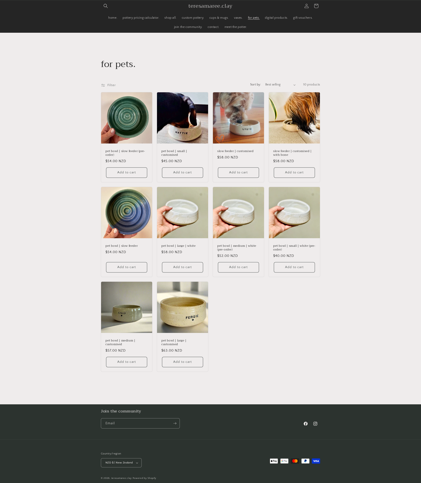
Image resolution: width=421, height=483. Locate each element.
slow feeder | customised (235, 151)
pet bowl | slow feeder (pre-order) (125, 153)
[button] (106, 6)
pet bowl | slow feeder (121, 246)
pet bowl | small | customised (174, 153)
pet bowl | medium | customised (120, 342)
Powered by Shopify (145, 478)
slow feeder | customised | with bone (292, 153)
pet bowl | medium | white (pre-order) (236, 248)
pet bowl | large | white (178, 246)
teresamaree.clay (121, 478)
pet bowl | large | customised (174, 342)
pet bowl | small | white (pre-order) (294, 248)
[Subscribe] (175, 423)
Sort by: (255, 84)
